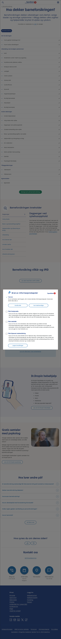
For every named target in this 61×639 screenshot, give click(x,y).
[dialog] (30, 319)
